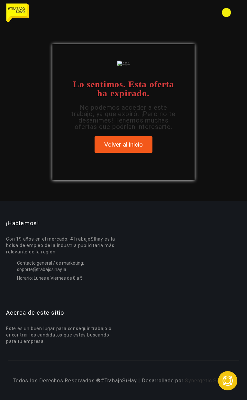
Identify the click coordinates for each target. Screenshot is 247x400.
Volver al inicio (123, 144)
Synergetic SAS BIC (209, 381)
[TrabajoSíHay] (64, 12)
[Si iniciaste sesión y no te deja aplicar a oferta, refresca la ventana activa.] (227, 380)
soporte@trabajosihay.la (41, 269)
